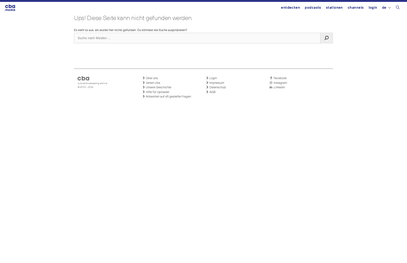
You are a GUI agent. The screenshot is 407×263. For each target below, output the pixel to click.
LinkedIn (278, 87)
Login (373, 7)
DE (384, 7)
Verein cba (152, 83)
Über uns (151, 78)
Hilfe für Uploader (157, 92)
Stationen (334, 7)
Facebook (279, 78)
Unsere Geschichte (158, 87)
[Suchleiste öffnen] (397, 8)
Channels (356, 7)
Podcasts (313, 7)
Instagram (279, 83)
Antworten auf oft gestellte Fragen (168, 96)
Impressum (216, 83)
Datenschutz (217, 87)
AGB (212, 92)
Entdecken (290, 7)
